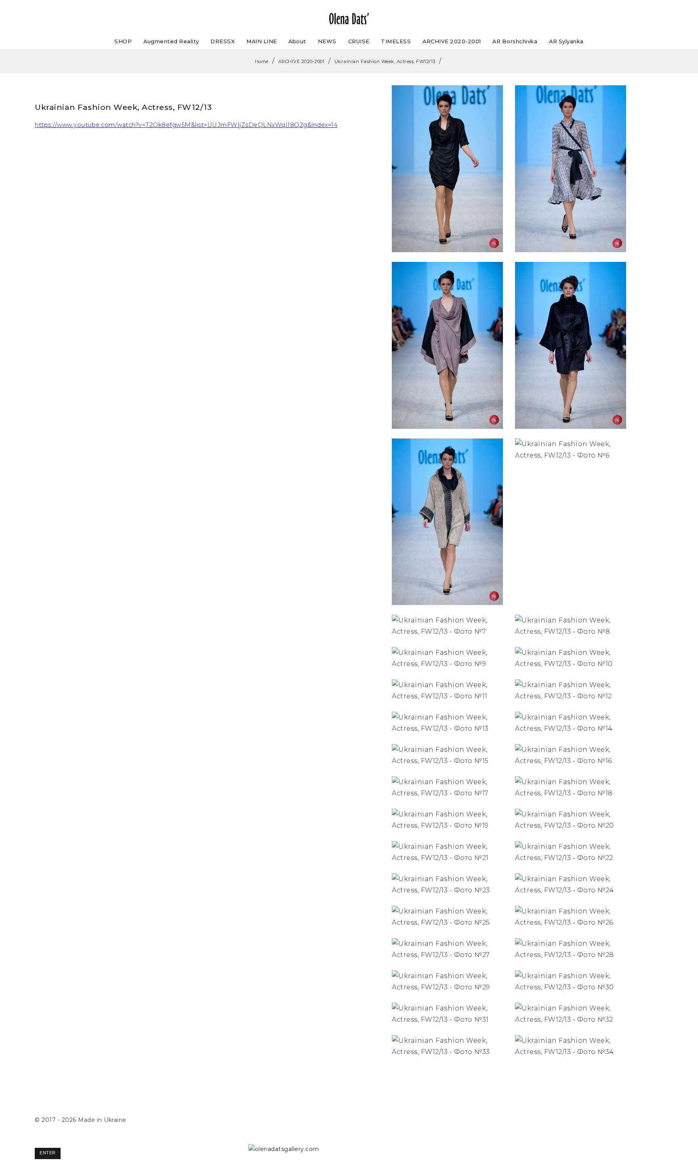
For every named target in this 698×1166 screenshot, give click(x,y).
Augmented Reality (171, 41)
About (297, 41)
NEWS (327, 41)
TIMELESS (396, 41)
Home (262, 61)
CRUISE (359, 41)
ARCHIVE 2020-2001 (452, 41)
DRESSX (222, 41)
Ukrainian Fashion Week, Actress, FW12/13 (384, 61)
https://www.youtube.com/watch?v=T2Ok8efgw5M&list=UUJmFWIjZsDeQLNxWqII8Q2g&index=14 (186, 125)
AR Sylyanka (566, 41)
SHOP (123, 41)
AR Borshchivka (514, 41)
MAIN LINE (261, 41)
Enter (48, 1152)
